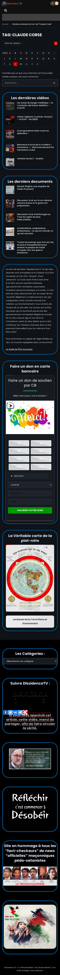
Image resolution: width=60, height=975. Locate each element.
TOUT (4, 53)
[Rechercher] (5, 10)
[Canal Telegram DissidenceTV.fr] (20, 712)
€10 (41, 451)
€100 (19, 466)
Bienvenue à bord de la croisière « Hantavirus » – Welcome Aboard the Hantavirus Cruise (35, 147)
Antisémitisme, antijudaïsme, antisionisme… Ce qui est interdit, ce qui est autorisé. (35, 231)
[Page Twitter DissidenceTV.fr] (10, 712)
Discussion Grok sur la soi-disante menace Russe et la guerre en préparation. (34, 203)
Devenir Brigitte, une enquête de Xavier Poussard (33, 187)
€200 (41, 466)
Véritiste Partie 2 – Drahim (30, 158)
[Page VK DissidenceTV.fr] (15, 712)
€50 (41, 459)
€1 (19, 443)
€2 (41, 443)
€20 (19, 459)
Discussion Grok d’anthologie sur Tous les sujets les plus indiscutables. (34, 217)
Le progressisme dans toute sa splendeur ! (33, 132)
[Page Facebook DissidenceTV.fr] (5, 712)
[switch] (54, 3)
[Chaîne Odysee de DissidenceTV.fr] (25, 712)
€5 (19, 451)
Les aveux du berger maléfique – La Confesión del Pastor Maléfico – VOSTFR (35, 105)
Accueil (5, 24)
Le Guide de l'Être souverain (19, 349)
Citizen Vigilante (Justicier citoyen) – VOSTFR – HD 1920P (34, 118)
